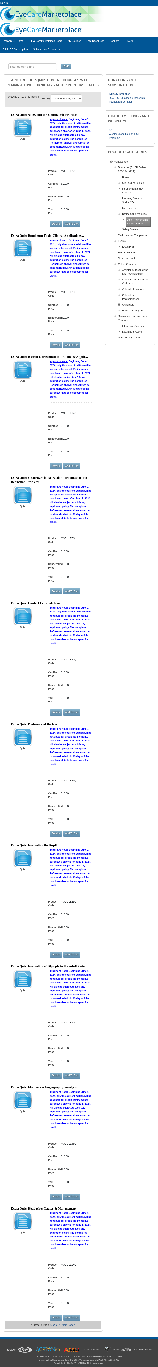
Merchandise (129, 208)
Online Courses (127, 264)
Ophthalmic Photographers (130, 297)
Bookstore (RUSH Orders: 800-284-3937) (132, 169)
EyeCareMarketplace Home (46, 41)
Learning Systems (132, 331)
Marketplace (121, 161)
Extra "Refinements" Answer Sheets (137, 221)
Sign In (4, 3)
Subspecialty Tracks (129, 337)
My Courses (74, 41)
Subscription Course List (46, 49)
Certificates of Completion (132, 235)
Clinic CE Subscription (15, 49)
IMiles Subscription (119, 94)
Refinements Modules (134, 214)
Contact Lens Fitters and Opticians (135, 281)
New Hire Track (126, 258)
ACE (111, 130)
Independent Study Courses (132, 190)
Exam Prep (128, 246)
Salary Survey (130, 229)
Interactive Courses (133, 326)
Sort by (46, 98)
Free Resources (95, 41)
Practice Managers (132, 310)
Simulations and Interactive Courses (133, 318)
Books (125, 177)
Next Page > (69, 1325)
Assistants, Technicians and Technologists (135, 272)
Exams (122, 241)
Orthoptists (128, 304)
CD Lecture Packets (133, 183)
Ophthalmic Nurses (133, 289)
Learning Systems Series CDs (132, 200)
